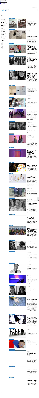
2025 (2, 42)
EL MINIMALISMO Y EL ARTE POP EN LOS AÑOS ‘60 (32, 137)
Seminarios (3, 38)
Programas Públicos (4, 36)
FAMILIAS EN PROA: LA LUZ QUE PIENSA (32, 277)
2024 (2, 43)
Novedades (3, 31)
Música (2, 30)
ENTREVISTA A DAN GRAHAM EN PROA (30, 218)
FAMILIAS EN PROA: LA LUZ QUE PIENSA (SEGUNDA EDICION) (32, 166)
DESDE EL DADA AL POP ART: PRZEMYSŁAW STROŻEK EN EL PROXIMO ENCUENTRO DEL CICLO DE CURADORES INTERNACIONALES (32, 202)
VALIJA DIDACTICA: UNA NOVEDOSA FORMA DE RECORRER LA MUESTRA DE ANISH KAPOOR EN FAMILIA (32, 48)
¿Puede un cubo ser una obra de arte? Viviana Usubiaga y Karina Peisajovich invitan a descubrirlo (32, 289)
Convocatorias (3, 25)
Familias (2, 28)
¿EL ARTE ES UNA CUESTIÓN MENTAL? (32, 267)
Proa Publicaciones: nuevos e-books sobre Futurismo (32, 370)
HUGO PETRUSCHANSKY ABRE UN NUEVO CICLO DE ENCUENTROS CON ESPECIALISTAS (32, 60)
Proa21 (2, 35)
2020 (2, 46)
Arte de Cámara (3, 20)
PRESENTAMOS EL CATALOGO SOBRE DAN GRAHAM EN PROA (31, 191)
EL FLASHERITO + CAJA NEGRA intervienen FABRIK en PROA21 (32, 318)
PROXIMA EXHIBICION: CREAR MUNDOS (31, 22)
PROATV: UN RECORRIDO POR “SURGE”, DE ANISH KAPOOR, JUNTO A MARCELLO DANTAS (31, 33)
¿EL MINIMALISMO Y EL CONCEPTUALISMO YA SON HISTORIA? (32, 244)
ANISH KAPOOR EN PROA (31, 88)
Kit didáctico (3, 29)
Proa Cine (2, 34)
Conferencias (3, 24)
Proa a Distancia (3, 33)
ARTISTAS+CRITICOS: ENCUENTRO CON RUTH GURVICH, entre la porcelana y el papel (32, 354)
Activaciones (3, 19)
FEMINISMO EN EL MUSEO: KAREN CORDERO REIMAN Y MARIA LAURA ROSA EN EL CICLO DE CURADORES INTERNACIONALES (32, 75)
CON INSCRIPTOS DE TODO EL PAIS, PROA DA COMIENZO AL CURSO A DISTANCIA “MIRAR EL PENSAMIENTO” (32, 152)
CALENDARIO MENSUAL (4, 23)
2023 (2, 44)
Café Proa (2, 22)
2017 (2, 48)
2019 (2, 47)
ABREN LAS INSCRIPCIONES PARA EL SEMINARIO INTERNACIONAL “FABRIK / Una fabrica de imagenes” (32, 301)
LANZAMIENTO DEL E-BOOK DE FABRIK (32, 331)
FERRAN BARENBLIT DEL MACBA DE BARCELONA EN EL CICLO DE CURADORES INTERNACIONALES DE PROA (32, 125)
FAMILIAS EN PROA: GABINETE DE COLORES (31, 342)
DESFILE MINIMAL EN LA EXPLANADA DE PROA (31, 177)
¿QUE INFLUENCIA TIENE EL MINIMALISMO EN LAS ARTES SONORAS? (32, 112)
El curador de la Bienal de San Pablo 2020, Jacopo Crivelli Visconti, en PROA (31, 255)
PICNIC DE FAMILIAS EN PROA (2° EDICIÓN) (31, 100)
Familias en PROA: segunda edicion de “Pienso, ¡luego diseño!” (32, 381)
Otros (2, 32)
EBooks (2, 26)
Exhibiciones (3, 27)
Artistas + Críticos (4, 21)
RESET (2, 37)
